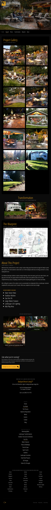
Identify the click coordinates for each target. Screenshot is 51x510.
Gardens (25, 453)
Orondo (40, 472)
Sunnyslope (41, 480)
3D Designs (25, 460)
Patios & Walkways (25, 445)
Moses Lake (25, 489)
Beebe (10, 472)
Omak (25, 491)
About (28, 32)
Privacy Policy (40, 502)
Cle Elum (10, 484)
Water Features (25, 442)
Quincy (40, 474)
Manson (25, 484)
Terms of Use (35, 502)
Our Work (25, 406)
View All (7, 32)
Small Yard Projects (25, 458)
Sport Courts (25, 450)
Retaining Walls (25, 431)
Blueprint (23, 32)
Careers (25, 417)
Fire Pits (25, 439)
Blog (25, 422)
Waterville (40, 482)
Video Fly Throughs (25, 463)
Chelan (10, 480)
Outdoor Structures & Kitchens (25, 437)
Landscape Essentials (26, 455)
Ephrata (25, 472)
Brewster (10, 474)
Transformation (17, 32)
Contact (25, 420)
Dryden (10, 487)
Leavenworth (25, 480)
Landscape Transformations (25, 434)
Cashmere (10, 478)
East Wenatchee (10, 489)
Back (3, 32)
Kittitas (25, 476)
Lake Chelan (25, 478)
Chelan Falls (10, 482)
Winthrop (40, 487)
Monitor (25, 487)
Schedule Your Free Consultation (9, 367)
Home (25, 404)
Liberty (25, 482)
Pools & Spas (25, 447)
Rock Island (41, 476)
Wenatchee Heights (40, 484)
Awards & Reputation (25, 412)
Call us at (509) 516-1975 (26, 392)
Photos (11, 32)
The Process (25, 409)
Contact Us (24, 389)
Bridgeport (10, 476)
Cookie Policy (45, 502)
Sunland (40, 478)
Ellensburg (10, 491)
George (25, 474)
